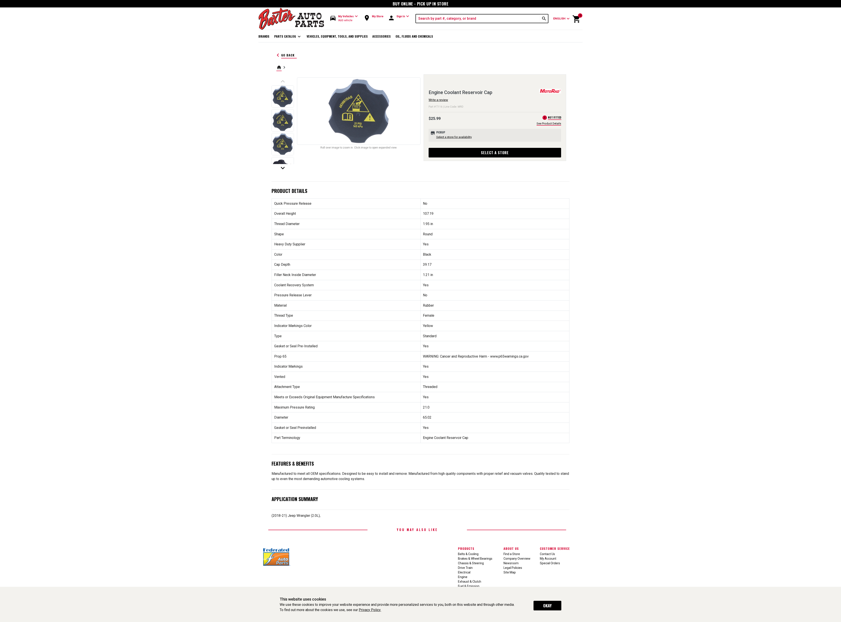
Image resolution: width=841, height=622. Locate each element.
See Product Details (549, 123)
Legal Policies (513, 568)
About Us (511, 548)
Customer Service (555, 548)
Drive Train (465, 568)
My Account (548, 558)
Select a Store (495, 152)
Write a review (438, 100)
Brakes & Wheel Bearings (475, 558)
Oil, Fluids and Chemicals (414, 36)
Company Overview (517, 558)
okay (547, 605)
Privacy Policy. (370, 610)
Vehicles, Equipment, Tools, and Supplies (337, 36)
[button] (344, 18)
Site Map (510, 572)
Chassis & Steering (471, 563)
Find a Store (512, 554)
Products (466, 548)
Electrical (464, 572)
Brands (263, 36)
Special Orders (550, 563)
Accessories (381, 36)
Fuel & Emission (468, 586)
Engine (462, 577)
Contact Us (547, 554)
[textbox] (478, 18)
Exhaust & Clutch (469, 581)
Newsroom (511, 563)
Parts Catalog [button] (288, 36)
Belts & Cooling (468, 554)
